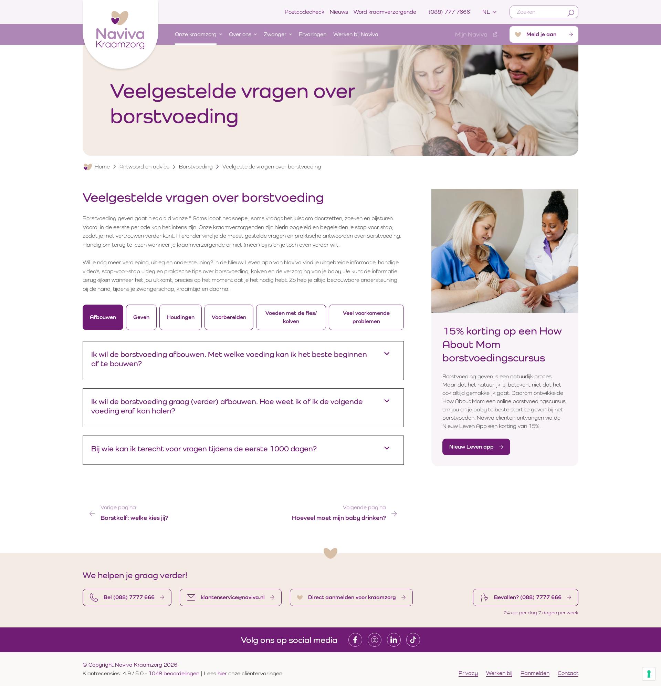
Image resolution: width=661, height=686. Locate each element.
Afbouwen (103, 317)
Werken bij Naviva (355, 34)
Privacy (468, 673)
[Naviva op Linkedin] (394, 640)
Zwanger (275, 34)
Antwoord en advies (144, 166)
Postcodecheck (304, 12)
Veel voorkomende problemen (366, 317)
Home (102, 166)
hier (223, 673)
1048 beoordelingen (173, 673)
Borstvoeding (196, 166)
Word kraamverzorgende (385, 12)
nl (486, 12)
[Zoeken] (570, 13)
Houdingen (181, 317)
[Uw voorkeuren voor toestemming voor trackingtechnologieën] (648, 673)
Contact (568, 673)
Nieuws (339, 12)
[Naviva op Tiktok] (413, 640)
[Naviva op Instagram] (374, 640)
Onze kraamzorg (196, 34)
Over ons (240, 34)
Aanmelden (535, 673)
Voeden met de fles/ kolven (291, 317)
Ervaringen (312, 34)
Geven (141, 317)
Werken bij (499, 673)
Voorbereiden (229, 317)
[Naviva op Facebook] (355, 640)
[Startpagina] (120, 33)
